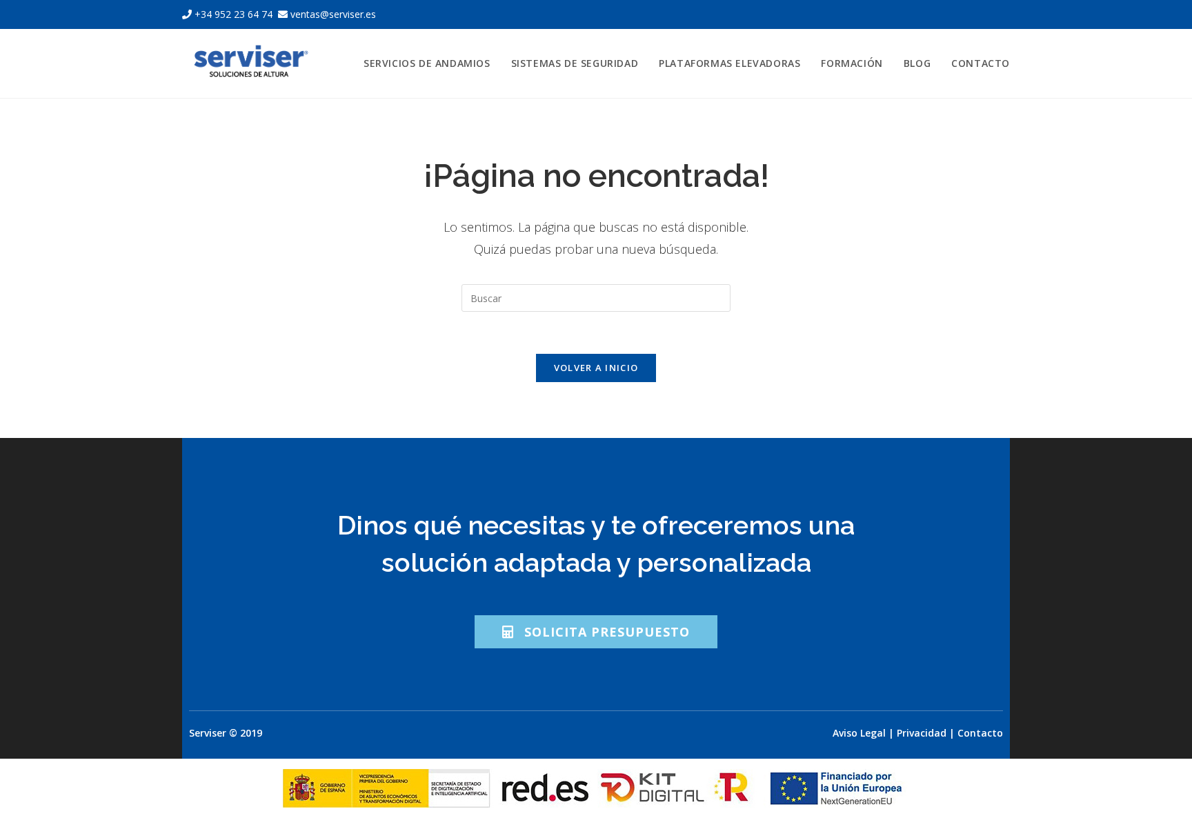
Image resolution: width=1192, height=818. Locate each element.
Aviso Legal (859, 732)
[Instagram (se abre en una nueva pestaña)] (989, 14)
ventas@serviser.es (332, 14)
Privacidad (921, 732)
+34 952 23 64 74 (233, 14)
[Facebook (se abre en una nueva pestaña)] (972, 14)
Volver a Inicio (596, 367)
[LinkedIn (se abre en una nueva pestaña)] (1003, 14)
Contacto (980, 732)
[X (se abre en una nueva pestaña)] (956, 14)
